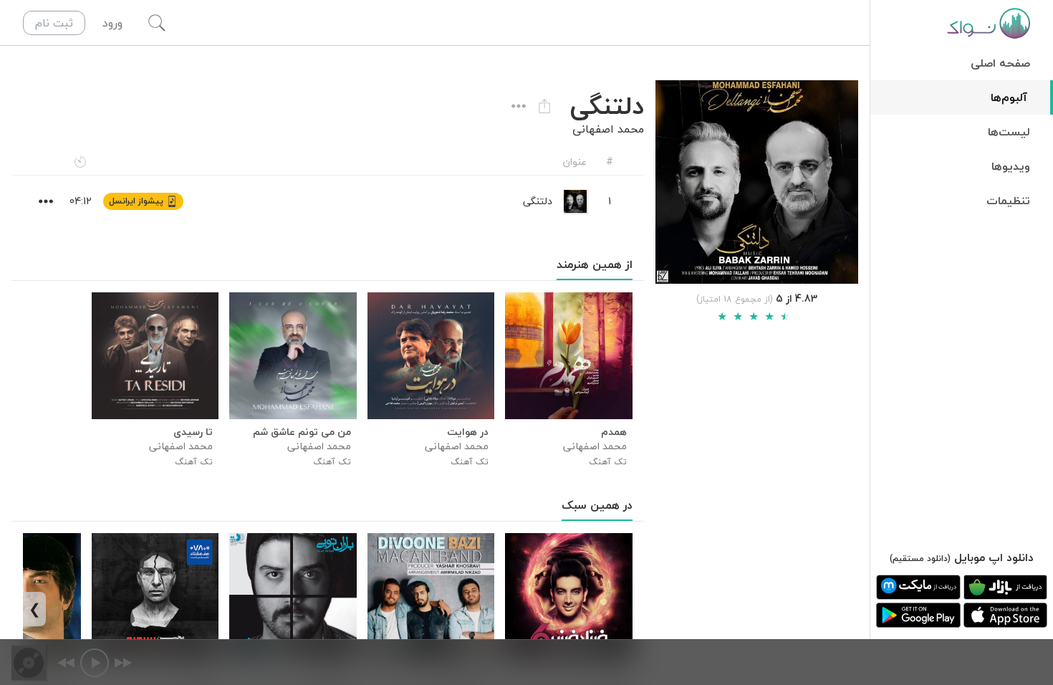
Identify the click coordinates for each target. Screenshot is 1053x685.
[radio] (722, 316)
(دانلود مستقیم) (920, 558)
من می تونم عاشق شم (301, 432)
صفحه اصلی (1000, 63)
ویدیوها (1010, 166)
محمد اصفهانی (608, 129)
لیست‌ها (1009, 132)
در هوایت (468, 432)
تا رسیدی (193, 432)
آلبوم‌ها (1009, 97)
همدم (613, 432)
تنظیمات (1008, 201)
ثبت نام (54, 23)
